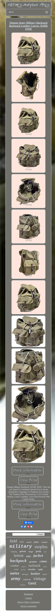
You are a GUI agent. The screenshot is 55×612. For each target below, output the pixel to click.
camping (14, 552)
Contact (28, 598)
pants (36, 542)
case (45, 552)
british (18, 555)
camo (43, 561)
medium (22, 585)
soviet (23, 570)
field (13, 541)
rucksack (34, 565)
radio (40, 569)
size (28, 556)
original (44, 542)
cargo (45, 566)
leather (35, 573)
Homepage (28, 594)
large (31, 551)
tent (32, 584)
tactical (28, 542)
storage (25, 574)
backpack (18, 560)
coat (16, 569)
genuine (33, 561)
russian (31, 569)
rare (22, 541)
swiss (14, 573)
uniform (23, 566)
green (23, 551)
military (20, 546)
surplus (41, 546)
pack (38, 551)
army (15, 578)
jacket (38, 555)
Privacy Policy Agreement (28, 602)
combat (14, 565)
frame (45, 574)
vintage (39, 578)
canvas (27, 579)
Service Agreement (28, 606)
